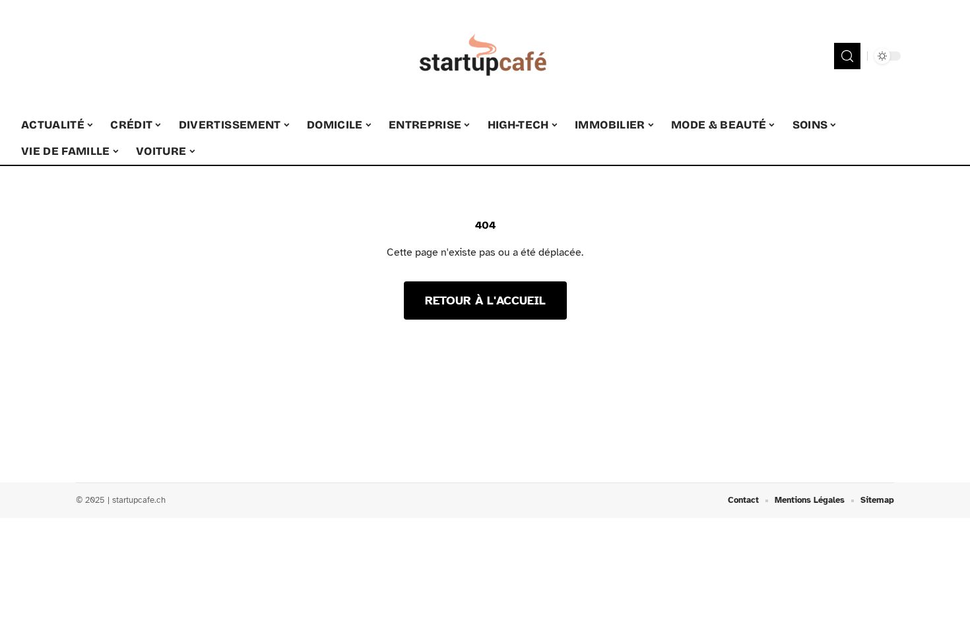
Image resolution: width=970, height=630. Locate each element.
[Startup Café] (485, 56)
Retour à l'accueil (485, 300)
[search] (847, 56)
